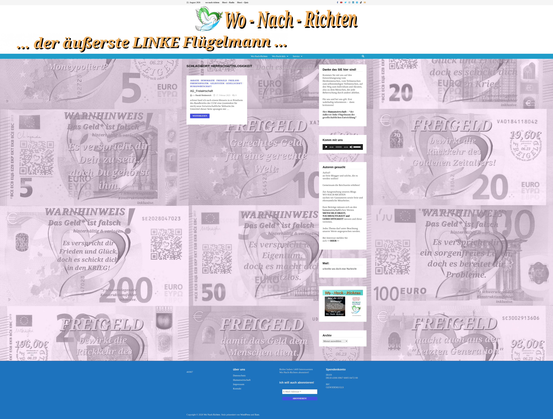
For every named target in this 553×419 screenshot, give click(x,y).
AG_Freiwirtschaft (201, 91)
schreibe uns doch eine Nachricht (340, 268)
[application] (343, 147)
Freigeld (221, 80)
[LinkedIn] (353, 2)
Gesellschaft (234, 83)
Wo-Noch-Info (278, 56)
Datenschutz (239, 375)
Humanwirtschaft (337, 111)
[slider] (357, 146)
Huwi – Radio (228, 2)
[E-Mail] (365, 2)
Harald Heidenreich (203, 95)
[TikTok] (361, 2)
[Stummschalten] (351, 147)
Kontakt (237, 388)
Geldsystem (217, 83)
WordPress (245, 414)
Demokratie (208, 80)
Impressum (238, 384)
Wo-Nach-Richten (259, 56)
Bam (257, 414)
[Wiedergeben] (326, 147)
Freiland (234, 80)
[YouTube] (341, 2)
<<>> (333, 240)
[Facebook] (337, 2)
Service (296, 56)
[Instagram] (350, 2)
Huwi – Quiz (242, 2)
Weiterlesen (201, 115)
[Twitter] (346, 2)
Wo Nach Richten (212, 414)
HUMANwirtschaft (201, 86)
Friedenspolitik (199, 83)
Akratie (194, 80)
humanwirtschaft (331, 210)
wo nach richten (212, 2)
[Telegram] (357, 2)
